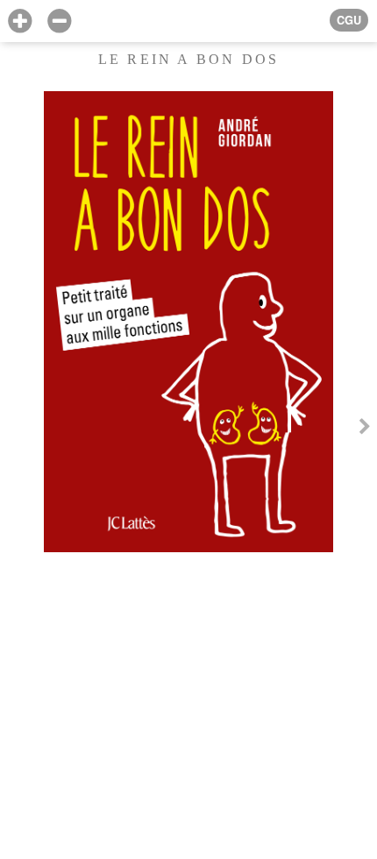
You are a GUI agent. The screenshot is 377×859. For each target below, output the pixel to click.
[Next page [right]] (364, 429)
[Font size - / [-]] (59, 21)
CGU (349, 20)
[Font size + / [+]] (19, 21)
